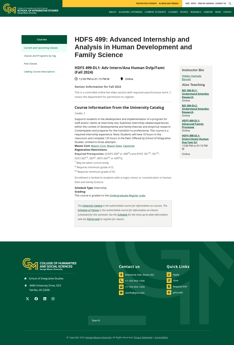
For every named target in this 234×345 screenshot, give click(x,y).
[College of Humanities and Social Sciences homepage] (52, 262)
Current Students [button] (155, 11)
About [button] (113, 11)
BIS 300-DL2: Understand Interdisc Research (195, 109)
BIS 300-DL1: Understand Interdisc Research (195, 94)
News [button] (218, 11)
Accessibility (161, 337)
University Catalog (92, 205)
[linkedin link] (45, 299)
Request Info (180, 286)
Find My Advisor (206, 3)
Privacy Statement (143, 337)
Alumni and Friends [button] (168, 3)
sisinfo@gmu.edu (135, 292)
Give (187, 3)
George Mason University (98, 337)
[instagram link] (53, 299)
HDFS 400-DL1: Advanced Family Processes (193, 124)
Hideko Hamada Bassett (191, 77)
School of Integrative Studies (46, 278)
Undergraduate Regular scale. (128, 195)
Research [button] (196, 11)
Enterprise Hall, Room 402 (139, 274)
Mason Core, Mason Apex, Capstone (113, 146)
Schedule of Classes (88, 210)
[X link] (27, 299)
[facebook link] (36, 299)
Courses (42, 39)
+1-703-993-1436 (135, 280)
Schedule (122, 214)
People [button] (184, 11)
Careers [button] (208, 11)
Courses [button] (173, 11)
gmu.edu (178, 292)
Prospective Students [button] (146, 3)
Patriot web (93, 219)
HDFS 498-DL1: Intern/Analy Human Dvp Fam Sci (195, 139)
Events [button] (227, 11)
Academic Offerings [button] (130, 11)
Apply (193, 3)
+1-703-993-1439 (135, 286)
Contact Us (220, 3)
